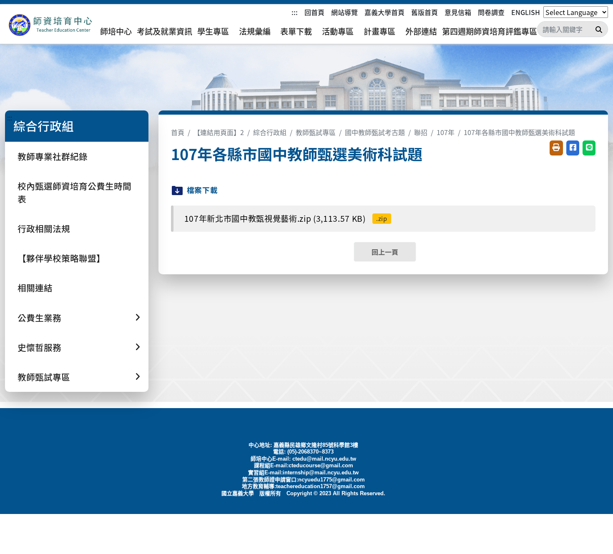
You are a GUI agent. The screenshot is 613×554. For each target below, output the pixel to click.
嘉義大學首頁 (384, 12)
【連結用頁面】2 (218, 132)
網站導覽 (344, 12)
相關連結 (35, 287)
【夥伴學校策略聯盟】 (61, 258)
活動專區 (338, 31)
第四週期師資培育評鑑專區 (489, 31)
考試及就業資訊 (164, 31)
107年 (446, 132)
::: (294, 12)
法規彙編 (255, 31)
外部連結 (421, 31)
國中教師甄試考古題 (375, 132)
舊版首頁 (424, 12)
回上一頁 (385, 252)
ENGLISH (525, 12)
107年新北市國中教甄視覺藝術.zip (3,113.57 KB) (285, 218)
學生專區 (213, 31)
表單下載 (296, 31)
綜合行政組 (269, 132)
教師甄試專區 (316, 132)
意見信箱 (458, 12)
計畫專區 (379, 31)
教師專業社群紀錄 (53, 156)
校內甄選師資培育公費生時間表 (74, 192)
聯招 (420, 132)
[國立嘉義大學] (50, 25)
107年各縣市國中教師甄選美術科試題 (519, 132)
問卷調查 (491, 12)
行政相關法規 (44, 228)
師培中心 (116, 31)
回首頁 (314, 12)
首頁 (177, 132)
